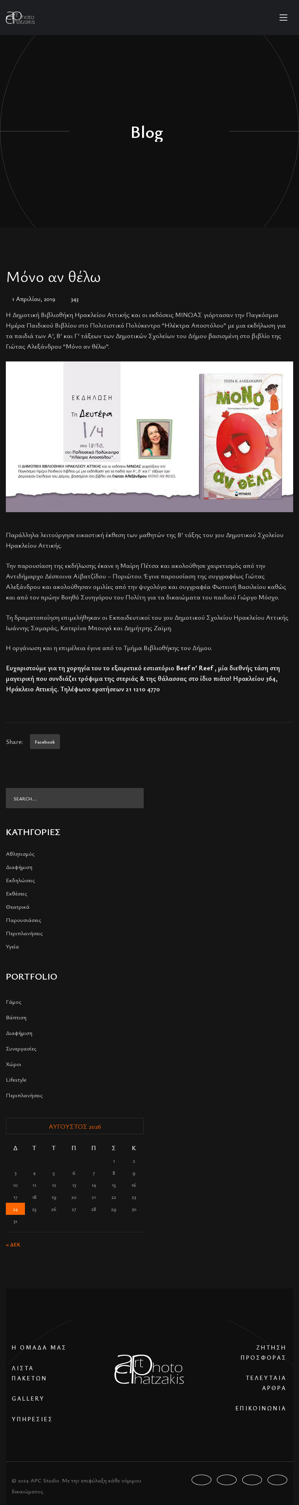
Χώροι (13, 1064)
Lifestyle (16, 1079)
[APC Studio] (20, 18)
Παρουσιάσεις (23, 919)
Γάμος (13, 1001)
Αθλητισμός (20, 853)
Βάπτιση (16, 1017)
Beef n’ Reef (194, 667)
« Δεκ (13, 1244)
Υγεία (12, 946)
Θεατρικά (18, 906)
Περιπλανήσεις (24, 933)
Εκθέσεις (16, 893)
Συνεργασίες (21, 1048)
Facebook (45, 741)
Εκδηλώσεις (20, 880)
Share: (14, 741)
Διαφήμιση (19, 867)
